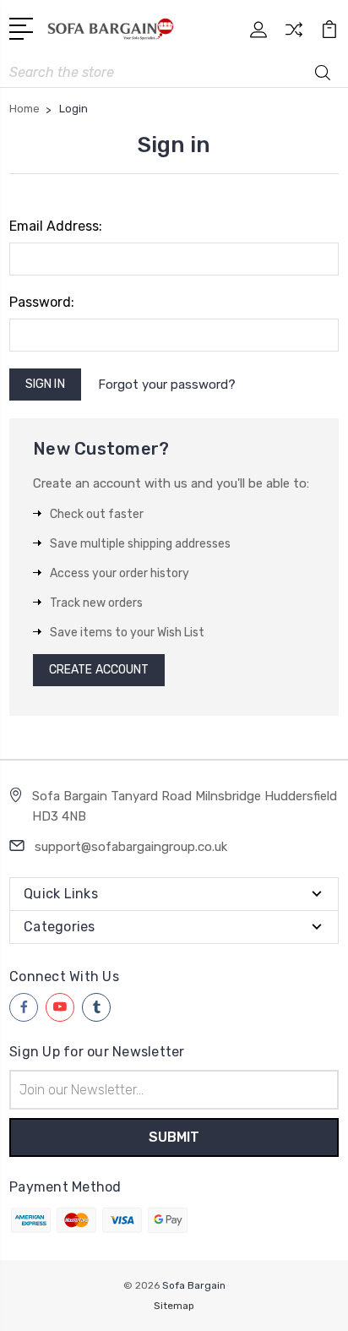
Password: (41, 302)
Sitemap (174, 1306)
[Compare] (294, 35)
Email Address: (55, 226)
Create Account (99, 670)
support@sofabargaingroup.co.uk (131, 846)
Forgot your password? (167, 384)
